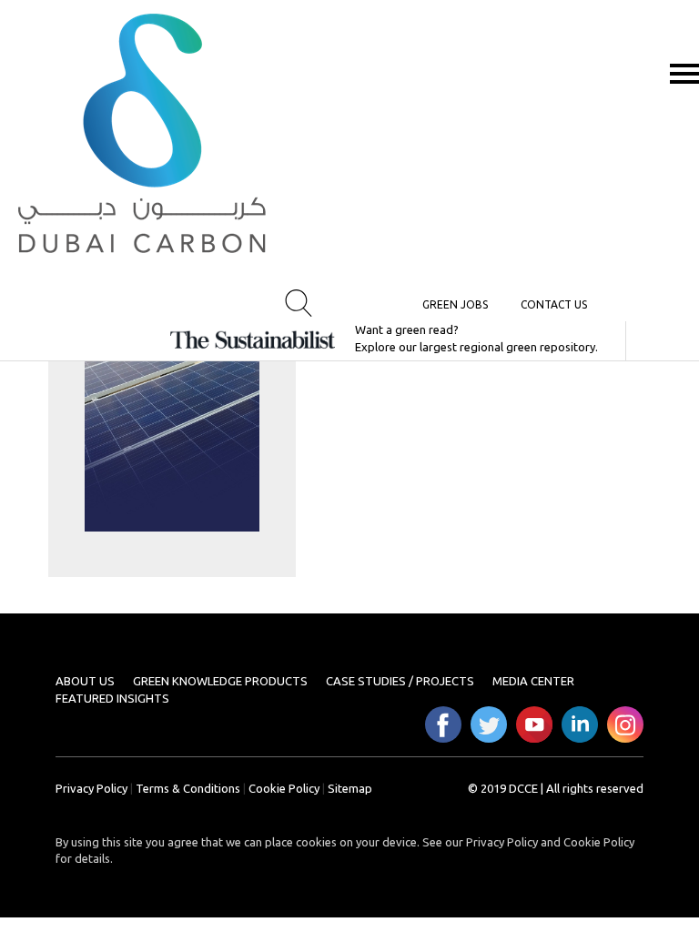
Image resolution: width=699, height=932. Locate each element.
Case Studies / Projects (400, 680)
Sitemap (350, 788)
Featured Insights (112, 698)
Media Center (533, 680)
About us (85, 680)
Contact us (554, 304)
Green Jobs (455, 304)
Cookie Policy (283, 788)
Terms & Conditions (188, 788)
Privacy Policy (91, 788)
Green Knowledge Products (220, 680)
